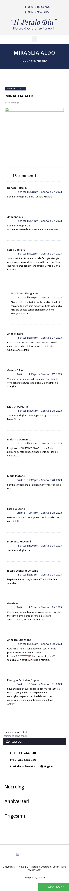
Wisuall (41, 877)
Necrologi (13, 102)
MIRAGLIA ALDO (39, 61)
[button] (34, 39)
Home (25, 61)
